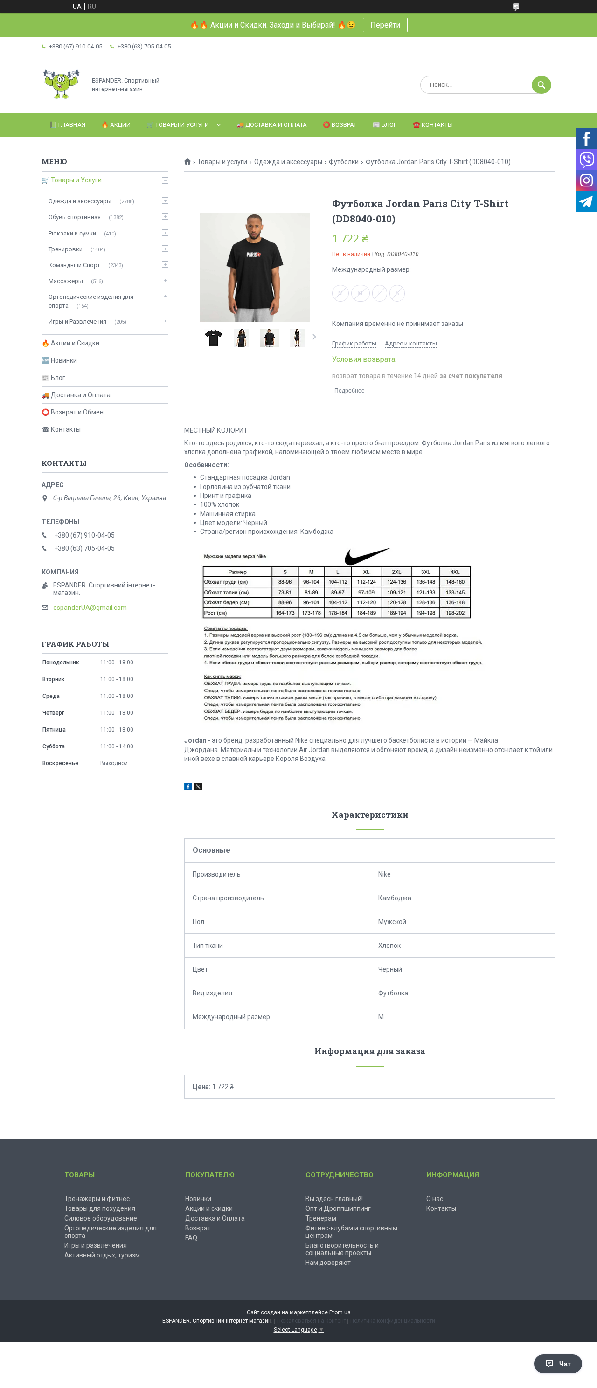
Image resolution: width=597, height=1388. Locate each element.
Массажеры (66, 280)
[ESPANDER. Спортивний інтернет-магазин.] (61, 101)
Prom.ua (340, 1312)
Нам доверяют (328, 1262)
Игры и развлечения (95, 1245)
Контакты (441, 1208)
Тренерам (320, 1218)
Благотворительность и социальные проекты (342, 1249)
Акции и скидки (209, 1208)
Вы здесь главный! (334, 1198)
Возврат (198, 1228)
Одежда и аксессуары (288, 162)
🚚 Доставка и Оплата (76, 395)
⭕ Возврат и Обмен (73, 412)
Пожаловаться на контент (311, 1321)
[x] (198, 788)
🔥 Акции (116, 124)
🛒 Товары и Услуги (177, 124)
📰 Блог (385, 124)
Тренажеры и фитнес (97, 1198)
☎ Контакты (61, 429)
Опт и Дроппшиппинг (338, 1208)
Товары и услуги (222, 162)
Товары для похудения (99, 1208)
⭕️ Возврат (340, 124)
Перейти (385, 25)
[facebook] (188, 788)
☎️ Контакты (433, 124)
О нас (434, 1198)
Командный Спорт (74, 265)
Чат (565, 1363)
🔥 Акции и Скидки (70, 343)
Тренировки (66, 249)
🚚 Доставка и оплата (271, 124)
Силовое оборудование (100, 1218)
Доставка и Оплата (215, 1218)
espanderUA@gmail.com (90, 607)
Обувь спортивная (75, 217)
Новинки (198, 1198)
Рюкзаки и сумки (72, 233)
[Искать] (541, 85)
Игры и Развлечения (77, 321)
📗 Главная (67, 124)
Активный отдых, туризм (102, 1255)
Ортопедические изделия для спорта (91, 301)
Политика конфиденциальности (392, 1321)
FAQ (191, 1238)
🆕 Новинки (59, 360)
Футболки (344, 162)
